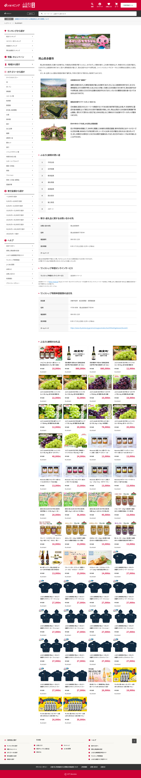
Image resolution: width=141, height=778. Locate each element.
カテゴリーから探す (12, 752)
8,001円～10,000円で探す (14, 206)
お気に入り (109, 6)
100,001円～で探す (12, 234)
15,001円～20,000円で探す (15, 215)
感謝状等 (9, 184)
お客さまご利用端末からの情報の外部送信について (64, 767)
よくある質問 (10, 264)
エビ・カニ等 (10, 96)
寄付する (38, 752)
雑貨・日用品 (10, 166)
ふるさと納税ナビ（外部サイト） (99, 759)
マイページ (100, 6)
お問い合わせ (10, 274)
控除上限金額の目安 (12, 250)
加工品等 (9, 129)
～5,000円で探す (11, 196)
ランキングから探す (12, 746)
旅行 (7, 147)
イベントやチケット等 (12, 152)
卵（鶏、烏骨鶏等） (11, 110)
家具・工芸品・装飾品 (12, 180)
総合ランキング (11, 36)
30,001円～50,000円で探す (15, 224)
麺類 (7, 133)
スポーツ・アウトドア (12, 161)
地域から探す (14, 64)
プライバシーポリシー (13, 283)
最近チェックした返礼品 (42, 749)
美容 (7, 170)
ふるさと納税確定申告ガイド (15, 255)
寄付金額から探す (12, 756)
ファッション (9, 175)
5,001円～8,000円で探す (14, 201)
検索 (92, 6)
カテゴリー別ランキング (13, 41)
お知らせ (9, 269)
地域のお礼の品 (11, 156)
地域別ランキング (11, 46)
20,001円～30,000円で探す (15, 220)
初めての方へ (10, 246)
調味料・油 (9, 138)
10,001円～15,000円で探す (15, 210)
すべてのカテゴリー (12, 77)
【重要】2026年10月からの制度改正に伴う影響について (32, 19)
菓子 (7, 124)
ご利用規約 (84, 767)
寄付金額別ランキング (13, 50)
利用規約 (9, 278)
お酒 (7, 115)
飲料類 (8, 119)
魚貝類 (8, 101)
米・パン (8, 87)
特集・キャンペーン (16, 56)
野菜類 (8, 105)
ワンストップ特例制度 (13, 260)
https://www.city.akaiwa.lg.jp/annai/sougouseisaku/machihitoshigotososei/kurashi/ (99, 328)
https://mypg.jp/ (53, 282)
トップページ (7, 23)
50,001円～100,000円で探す (15, 229)
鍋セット (8, 142)
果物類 (8, 91)
